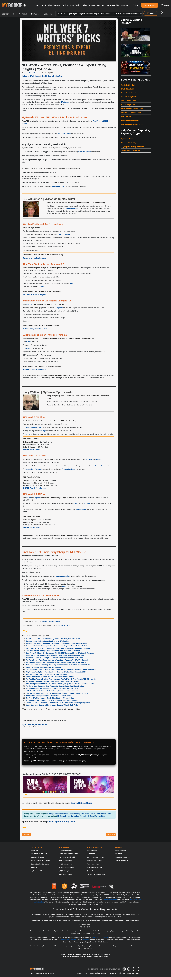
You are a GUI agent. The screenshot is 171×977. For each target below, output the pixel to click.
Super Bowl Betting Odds (68, 854)
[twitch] (138, 969)
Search (166, 5)
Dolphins (59, 308)
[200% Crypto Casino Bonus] (45, 784)
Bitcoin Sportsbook (110, 900)
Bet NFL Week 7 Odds (31, 449)
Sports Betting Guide (81, 803)
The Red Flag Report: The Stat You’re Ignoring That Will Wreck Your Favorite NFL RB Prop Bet (61, 679)
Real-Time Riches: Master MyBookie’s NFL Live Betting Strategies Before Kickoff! (56, 655)
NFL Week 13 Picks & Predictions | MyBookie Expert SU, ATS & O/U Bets (53, 639)
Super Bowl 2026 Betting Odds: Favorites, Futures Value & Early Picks (52, 705)
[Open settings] (161, 12)
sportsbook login (57, 186)
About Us (34, 850)
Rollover (86, 939)
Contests (48, 14)
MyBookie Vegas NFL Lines (34, 724)
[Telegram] (128, 969)
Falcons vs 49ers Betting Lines (34, 369)
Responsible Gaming (134, 973)
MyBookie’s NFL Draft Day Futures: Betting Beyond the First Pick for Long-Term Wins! (58, 648)
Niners (28, 342)
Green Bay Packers (33, 469)
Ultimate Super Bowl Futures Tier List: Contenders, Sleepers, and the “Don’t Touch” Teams (60, 684)
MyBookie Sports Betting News (51, 76)
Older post (26, 834)
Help (152, 13)
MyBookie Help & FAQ (39, 854)
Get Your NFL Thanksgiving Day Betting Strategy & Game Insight (50, 698)
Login (135, 5)
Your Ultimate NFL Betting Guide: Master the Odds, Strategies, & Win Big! (53, 650)
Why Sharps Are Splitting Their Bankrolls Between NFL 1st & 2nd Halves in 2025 (56, 672)
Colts (28, 434)
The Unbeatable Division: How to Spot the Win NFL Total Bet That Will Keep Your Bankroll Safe (61, 669)
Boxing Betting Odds (66, 867)
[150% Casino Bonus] (92, 784)
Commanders (81, 509)
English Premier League (89, 14)
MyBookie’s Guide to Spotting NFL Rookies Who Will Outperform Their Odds (54, 658)
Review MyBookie (121, 860)
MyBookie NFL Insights (30, 76)
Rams (28, 498)
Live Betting (54, 5)
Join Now (149, 5)
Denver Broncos (101, 466)
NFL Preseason (107, 14)
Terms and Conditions (98, 973)
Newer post (111, 834)
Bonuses (35, 14)
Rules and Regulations (117, 973)
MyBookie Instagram (122, 857)
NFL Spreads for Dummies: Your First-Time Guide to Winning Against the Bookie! (56, 662)
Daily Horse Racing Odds (96, 874)
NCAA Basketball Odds (67, 857)
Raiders (87, 503)
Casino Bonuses (92, 871)
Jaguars (37, 498)
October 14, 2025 (63, 625)
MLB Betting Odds (65, 874)
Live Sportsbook (135, 900)
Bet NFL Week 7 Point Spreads (34, 488)
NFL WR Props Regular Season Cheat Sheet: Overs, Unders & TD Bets (52, 681)
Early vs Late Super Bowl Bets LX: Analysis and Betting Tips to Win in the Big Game (57, 693)
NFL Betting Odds (65, 850)
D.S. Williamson (34, 73)
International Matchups (133, 14)
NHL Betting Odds (65, 864)
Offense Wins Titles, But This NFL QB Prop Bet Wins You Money (50, 677)
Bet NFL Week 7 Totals (31, 527)
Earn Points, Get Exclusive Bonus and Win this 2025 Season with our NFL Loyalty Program (60, 653)
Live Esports (89, 5)
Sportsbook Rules (37, 857)
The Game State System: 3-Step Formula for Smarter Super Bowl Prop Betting (55, 686)
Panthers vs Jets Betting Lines (34, 258)
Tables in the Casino (94, 860)
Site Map (34, 867)
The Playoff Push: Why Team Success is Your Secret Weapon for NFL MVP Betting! (57, 660)
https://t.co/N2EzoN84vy (51, 621)
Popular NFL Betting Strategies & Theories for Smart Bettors (48, 695)
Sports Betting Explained (40, 864)
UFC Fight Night (70, 14)
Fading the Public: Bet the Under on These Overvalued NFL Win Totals (52, 688)
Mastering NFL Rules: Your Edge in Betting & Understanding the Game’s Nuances (56, 643)
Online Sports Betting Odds (61, 821)
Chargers (29, 304)
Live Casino (75, 5)
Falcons (29, 348)
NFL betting (65, 102)
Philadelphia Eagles (33, 427)
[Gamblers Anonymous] (85, 885)
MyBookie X (119, 854)
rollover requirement (100, 937)
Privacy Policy (82, 973)
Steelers (89, 459)
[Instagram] (124, 969)
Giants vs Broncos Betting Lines (35, 295)
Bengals (98, 459)
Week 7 (65, 586)
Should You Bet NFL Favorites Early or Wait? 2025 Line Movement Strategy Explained (58, 703)
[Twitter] (133, 969)
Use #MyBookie (120, 850)
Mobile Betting (38, 902)
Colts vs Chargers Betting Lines (35, 329)
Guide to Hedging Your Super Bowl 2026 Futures (44, 667)
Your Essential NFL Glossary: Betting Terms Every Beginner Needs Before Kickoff (56, 646)
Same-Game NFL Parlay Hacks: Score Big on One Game (46, 674)
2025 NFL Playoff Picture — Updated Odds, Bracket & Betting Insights (52, 691)
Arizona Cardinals (68, 469)
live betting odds (84, 152)
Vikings (43, 431)
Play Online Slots (93, 864)
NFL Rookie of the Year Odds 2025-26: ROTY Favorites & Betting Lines (52, 700)
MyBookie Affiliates (38, 871)
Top (25, 631)
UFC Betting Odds (65, 871)
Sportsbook (40, 5)
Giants (41, 287)
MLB (60, 14)
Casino (65, 5)
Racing (100, 5)
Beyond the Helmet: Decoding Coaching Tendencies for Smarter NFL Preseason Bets (58, 665)
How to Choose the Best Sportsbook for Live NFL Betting (47, 641)
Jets (71, 283)
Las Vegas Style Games (95, 857)
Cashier (5, 14)
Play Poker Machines (94, 867)
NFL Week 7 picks (64, 133)
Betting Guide (112, 5)
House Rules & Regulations (40, 860)
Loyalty (124, 5)
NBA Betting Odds (65, 860)
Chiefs (76, 503)
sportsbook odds (72, 208)
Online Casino (92, 850)
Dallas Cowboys (64, 234)
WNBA (118, 14)
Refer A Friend (20, 14)
